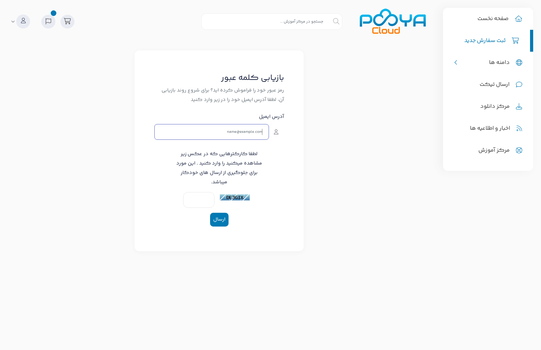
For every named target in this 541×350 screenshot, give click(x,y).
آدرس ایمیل (271, 117)
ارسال (219, 219)
